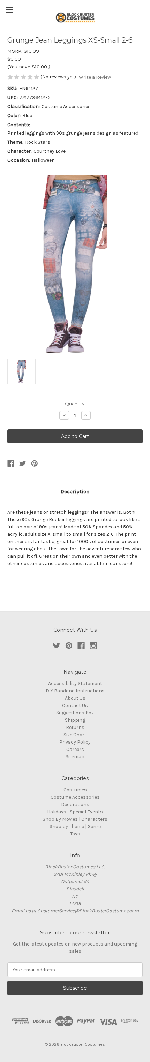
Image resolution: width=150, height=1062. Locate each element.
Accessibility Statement (75, 683)
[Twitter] (22, 463)
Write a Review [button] (95, 77)
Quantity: (75, 403)
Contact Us (75, 705)
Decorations (75, 804)
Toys (75, 834)
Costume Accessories (75, 797)
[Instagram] (93, 645)
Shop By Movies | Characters (75, 819)
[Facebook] (10, 463)
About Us (75, 698)
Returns (75, 727)
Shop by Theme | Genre (75, 826)
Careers (75, 749)
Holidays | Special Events (75, 812)
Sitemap (75, 757)
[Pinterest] (34, 463)
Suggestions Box (75, 713)
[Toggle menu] (9, 9)
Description (75, 491)
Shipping (75, 720)
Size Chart (75, 735)
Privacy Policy (75, 742)
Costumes (75, 790)
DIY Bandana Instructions (75, 691)
